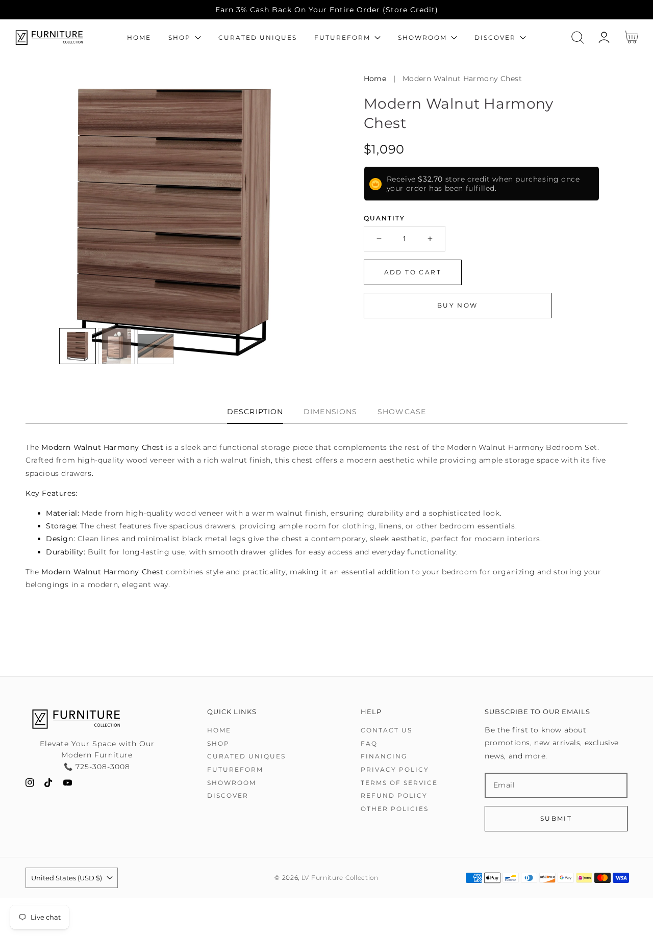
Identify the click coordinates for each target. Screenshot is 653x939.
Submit (556, 818)
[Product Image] (174, 219)
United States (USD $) (66, 878)
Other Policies (395, 809)
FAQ (369, 743)
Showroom (231, 782)
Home (375, 78)
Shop (218, 743)
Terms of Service (399, 782)
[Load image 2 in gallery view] (116, 346)
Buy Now (457, 305)
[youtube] (67, 784)
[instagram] (30, 784)
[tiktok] (48, 784)
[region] (326, 9)
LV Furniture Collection (340, 877)
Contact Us (386, 730)
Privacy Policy (395, 769)
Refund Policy (394, 795)
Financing (384, 756)
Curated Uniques (246, 756)
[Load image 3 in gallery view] (155, 346)
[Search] (578, 37)
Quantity (384, 218)
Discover (227, 795)
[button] (578, 37)
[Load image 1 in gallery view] (77, 346)
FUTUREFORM (235, 769)
